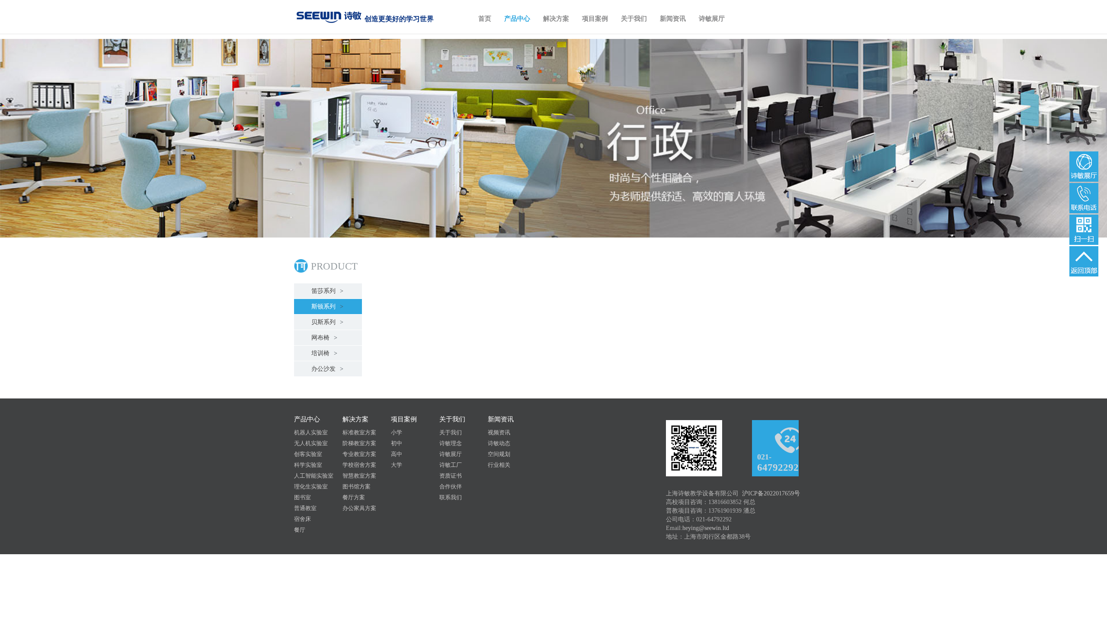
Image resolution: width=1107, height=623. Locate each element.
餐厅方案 (353, 497)
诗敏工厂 (450, 465)
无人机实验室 (311, 443)
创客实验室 (308, 454)
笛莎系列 (323, 291)
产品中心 (517, 18)
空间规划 (499, 454)
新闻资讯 (673, 18)
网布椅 (320, 337)
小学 (396, 432)
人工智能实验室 (313, 475)
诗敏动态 (499, 443)
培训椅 (320, 353)
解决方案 (556, 18)
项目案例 (595, 18)
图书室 (302, 497)
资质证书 (450, 475)
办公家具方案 (359, 508)
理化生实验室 (311, 486)
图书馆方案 (356, 486)
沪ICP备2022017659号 (771, 493)
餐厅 (299, 530)
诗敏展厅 (712, 18)
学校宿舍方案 (359, 465)
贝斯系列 (323, 322)
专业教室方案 (359, 454)
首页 (484, 18)
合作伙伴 (450, 486)
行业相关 (499, 465)
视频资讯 (499, 432)
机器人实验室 (311, 432)
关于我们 (634, 18)
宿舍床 (302, 519)
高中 (396, 454)
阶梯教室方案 (359, 443)
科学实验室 (308, 465)
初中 (396, 443)
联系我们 (450, 497)
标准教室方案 (359, 432)
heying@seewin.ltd (705, 528)
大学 (396, 465)
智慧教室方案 (359, 475)
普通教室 (305, 508)
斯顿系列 (323, 306)
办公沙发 (323, 369)
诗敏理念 (450, 443)
